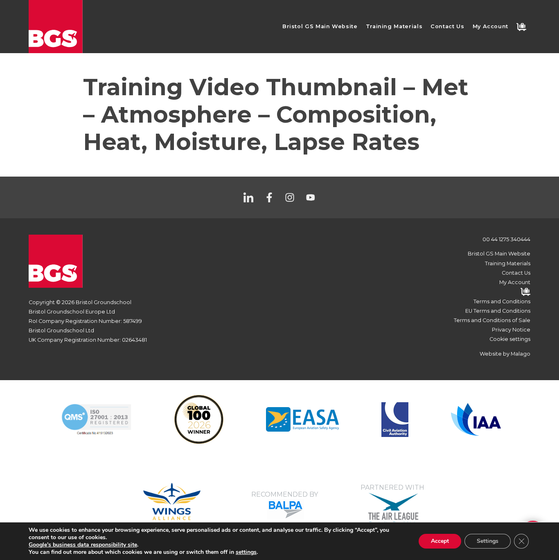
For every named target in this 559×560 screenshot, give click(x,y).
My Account (490, 26)
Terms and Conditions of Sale (492, 320)
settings (246, 552)
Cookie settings (509, 339)
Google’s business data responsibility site (83, 545)
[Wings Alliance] (302, 419)
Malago (520, 354)
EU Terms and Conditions (497, 311)
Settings (487, 541)
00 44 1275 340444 (506, 239)
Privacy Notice (511, 330)
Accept (440, 541)
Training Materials (394, 26)
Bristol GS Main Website (320, 26)
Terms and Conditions (501, 301)
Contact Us (447, 26)
